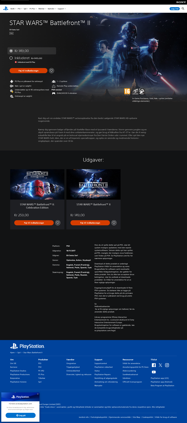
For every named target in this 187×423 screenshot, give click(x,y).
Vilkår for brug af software (166, 417)
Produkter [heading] (43, 359)
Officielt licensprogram (132, 382)
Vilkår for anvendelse (131, 363)
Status (97, 371)
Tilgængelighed (73, 367)
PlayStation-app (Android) (161, 382)
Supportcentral (101, 363)
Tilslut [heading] (154, 359)
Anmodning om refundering (106, 382)
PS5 (19, 9)
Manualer (98, 385)
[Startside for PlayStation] (6, 8)
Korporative (15, 378)
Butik (13, 9)
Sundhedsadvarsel (130, 374)
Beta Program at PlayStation (162, 385)
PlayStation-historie (18, 382)
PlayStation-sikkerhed (104, 367)
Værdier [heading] (70, 359)
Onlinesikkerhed (73, 371)
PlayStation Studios (18, 371)
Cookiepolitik (147, 417)
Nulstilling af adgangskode (106, 378)
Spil (25, 9)
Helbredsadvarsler (102, 306)
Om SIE (13, 363)
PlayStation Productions (20, 374)
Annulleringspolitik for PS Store (135, 367)
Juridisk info (84, 417)
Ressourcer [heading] (128, 359)
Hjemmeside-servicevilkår (120, 417)
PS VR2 (41, 371)
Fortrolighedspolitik (99, 417)
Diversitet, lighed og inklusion (78, 374)
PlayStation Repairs (103, 374)
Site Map (136, 417)
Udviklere (126, 378)
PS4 (39, 367)
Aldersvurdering (129, 371)
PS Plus (32, 9)
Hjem (12, 352)
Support (61, 9)
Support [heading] (98, 359)
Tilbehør (41, 9)
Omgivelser (71, 363)
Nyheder (51, 9)
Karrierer (13, 367)
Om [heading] (12, 359)
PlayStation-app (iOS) (160, 378)
